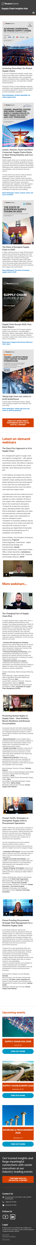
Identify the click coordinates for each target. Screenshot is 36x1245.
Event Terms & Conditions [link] (9, 1236)
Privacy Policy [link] (6, 1239)
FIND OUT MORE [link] (18, 1051)
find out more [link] (18, 1144)
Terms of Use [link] (5, 1234)
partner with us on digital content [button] (18, 1179)
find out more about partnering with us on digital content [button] (18, 423)
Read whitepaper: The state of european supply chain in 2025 (16, 271)
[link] (11, 3)
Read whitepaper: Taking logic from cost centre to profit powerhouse (16, 409)
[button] (34, 13)
